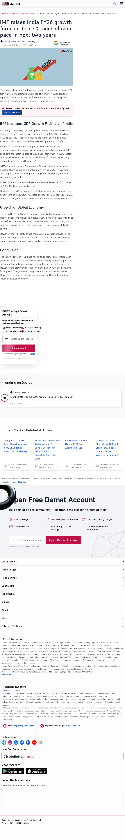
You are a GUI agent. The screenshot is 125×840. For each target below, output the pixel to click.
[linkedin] (28, 742)
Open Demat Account (63, 540)
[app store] (36, 772)
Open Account (18, 348)
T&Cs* (32, 353)
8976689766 (74, 725)
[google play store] (13, 772)
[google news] (40, 742)
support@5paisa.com (24, 725)
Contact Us (6, 675)
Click (20, 482)
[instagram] (10, 742)
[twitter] (16, 742)
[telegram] (4, 742)
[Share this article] (33, 41)
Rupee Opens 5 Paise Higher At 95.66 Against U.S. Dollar (76, 444)
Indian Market (28, 13)
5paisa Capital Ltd (11, 41)
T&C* (38, 546)
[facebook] (22, 742)
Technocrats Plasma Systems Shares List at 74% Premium (41, 396)
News (15, 13)
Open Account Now (12, 112)
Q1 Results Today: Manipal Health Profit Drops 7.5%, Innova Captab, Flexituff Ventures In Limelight (107, 447)
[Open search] (114, 4)
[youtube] (34, 742)
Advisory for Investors (12, 690)
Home (5, 13)
